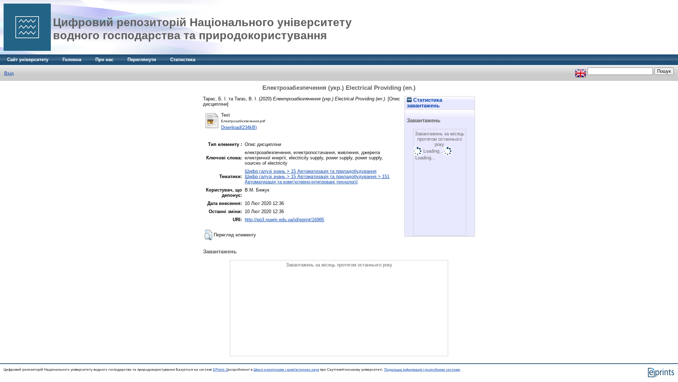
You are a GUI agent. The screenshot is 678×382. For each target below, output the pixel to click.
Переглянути (141, 59)
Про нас (104, 59)
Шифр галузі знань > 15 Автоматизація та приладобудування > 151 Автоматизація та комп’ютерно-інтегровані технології (317, 179)
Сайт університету (27, 59)
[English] (580, 71)
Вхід (9, 73)
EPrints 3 (220, 369)
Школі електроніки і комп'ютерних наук (286, 369)
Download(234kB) (239, 127)
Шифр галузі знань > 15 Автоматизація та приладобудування (310, 171)
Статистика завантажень (424, 102)
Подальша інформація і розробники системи (422, 369)
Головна (72, 59)
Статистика (182, 59)
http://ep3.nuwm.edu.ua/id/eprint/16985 (284, 219)
